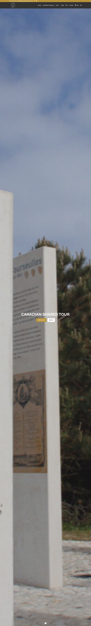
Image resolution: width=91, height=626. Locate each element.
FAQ (66, 5)
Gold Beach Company (48, 5)
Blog (62, 5)
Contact (71, 5)
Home (39, 5)
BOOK (51, 320)
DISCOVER (41, 320)
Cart (78, 5)
